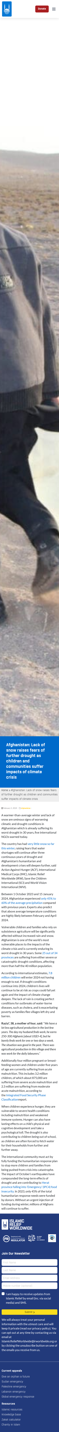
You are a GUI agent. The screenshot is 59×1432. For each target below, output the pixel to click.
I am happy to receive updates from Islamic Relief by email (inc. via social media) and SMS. (28, 1298)
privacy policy (41, 1328)
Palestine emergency (14, 1386)
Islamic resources (12, 1409)
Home (4, 790)
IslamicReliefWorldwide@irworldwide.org (28, 1341)
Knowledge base (11, 1414)
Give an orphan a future (16, 1376)
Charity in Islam (11, 1424)
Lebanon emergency (14, 1391)
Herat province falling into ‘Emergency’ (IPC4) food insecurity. (29, 1187)
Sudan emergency (12, 1381)
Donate (42, 9)
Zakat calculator (11, 1419)
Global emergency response (18, 1396)
